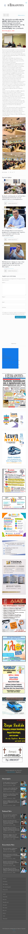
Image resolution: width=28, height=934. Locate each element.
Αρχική (4, 894)
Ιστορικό (4, 878)
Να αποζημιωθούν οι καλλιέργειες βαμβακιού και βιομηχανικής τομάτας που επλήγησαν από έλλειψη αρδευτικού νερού (13, 233)
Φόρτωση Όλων (22, 15)
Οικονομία (5, 905)
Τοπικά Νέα (5, 896)
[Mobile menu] (26, 2)
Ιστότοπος (4, 307)
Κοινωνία (4, 910)
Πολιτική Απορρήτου (7, 886)
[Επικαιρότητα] (14, 5)
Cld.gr (14, 930)
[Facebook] (13, 932)
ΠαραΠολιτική (5, 902)
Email (3, 302)
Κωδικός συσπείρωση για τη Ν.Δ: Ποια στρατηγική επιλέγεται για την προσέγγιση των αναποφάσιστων (13, 197)
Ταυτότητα (5, 881)
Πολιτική (4, 899)
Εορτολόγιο (14, 343)
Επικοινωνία (5, 889)
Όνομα (3, 296)
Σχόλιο (3, 282)
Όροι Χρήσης (5, 884)
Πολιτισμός (5, 907)
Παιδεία (4, 913)
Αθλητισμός (5, 918)
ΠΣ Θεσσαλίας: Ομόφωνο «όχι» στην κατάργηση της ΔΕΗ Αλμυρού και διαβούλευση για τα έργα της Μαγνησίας (13, 264)
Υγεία (4, 915)
